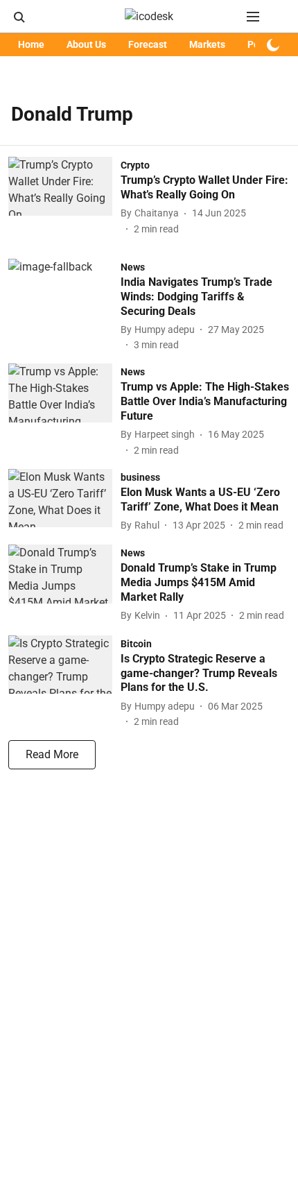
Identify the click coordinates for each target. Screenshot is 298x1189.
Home (31, 44)
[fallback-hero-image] (64, 197)
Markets (207, 44)
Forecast (147, 44)
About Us (86, 44)
